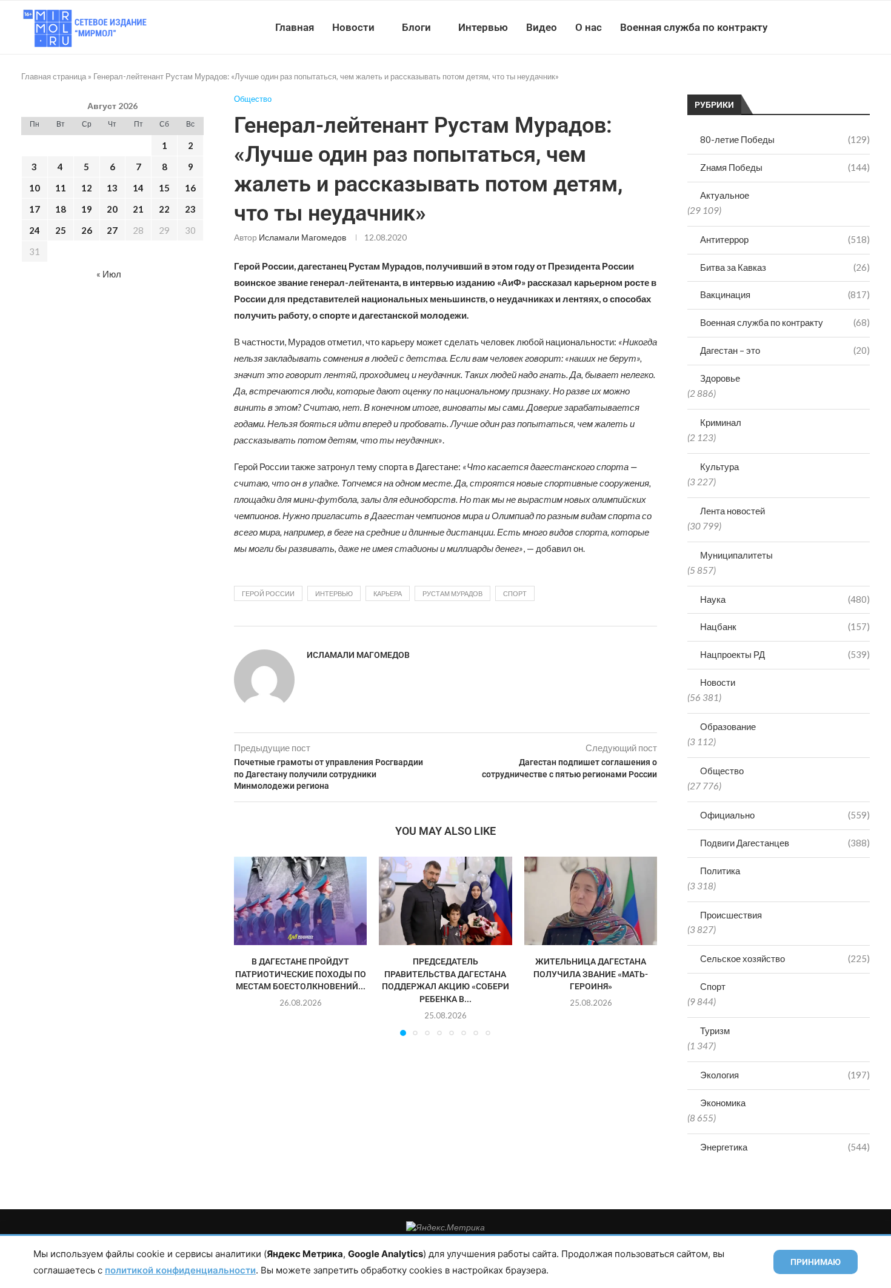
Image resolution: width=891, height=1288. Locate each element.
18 (60, 209)
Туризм (715, 1030)
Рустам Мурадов (452, 593)
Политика (720, 870)
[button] (250, 945)
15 (164, 187)
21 (138, 209)
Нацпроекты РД (785, 654)
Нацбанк (785, 626)
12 (86, 187)
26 (86, 230)
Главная (294, 27)
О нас (588, 27)
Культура (719, 466)
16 (190, 187)
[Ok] (845, 27)
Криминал (720, 422)
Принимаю (815, 1262)
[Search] (864, 27)
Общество (722, 770)
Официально (785, 814)
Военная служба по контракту (693, 27)
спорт (515, 593)
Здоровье (720, 378)
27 (112, 230)
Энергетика (785, 1146)
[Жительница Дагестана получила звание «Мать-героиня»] (590, 901)
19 (86, 209)
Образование (728, 726)
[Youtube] (807, 27)
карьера (387, 593)
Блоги (416, 27)
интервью (334, 593)
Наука (785, 599)
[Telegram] (832, 27)
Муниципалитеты (736, 554)
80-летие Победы (785, 139)
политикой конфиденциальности (180, 1270)
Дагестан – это (785, 350)
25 (60, 230)
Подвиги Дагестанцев (785, 842)
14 (138, 187)
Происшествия (731, 914)
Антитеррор (785, 239)
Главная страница (53, 76)
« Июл (108, 273)
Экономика (723, 1102)
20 (112, 209)
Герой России (268, 593)
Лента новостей (732, 510)
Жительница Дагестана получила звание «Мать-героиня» (590, 974)
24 (34, 230)
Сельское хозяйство (785, 958)
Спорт (713, 986)
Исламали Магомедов (302, 237)
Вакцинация (785, 294)
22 (164, 209)
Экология (785, 1074)
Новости (353, 27)
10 (34, 187)
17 (34, 209)
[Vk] (819, 27)
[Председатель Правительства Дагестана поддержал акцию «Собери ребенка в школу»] (445, 901)
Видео (541, 27)
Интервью (483, 27)
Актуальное (724, 195)
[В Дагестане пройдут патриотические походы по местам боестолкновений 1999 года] (300, 901)
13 (112, 187)
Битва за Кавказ (785, 267)
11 (60, 187)
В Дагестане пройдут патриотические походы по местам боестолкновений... (300, 974)
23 (190, 209)
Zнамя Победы (785, 167)
